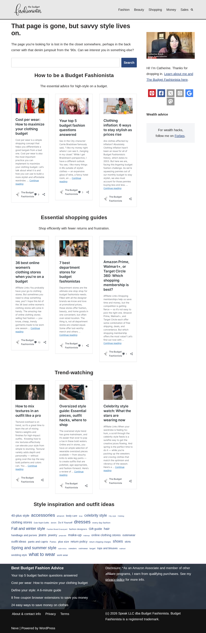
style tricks (62, 548)
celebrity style (95, 515)
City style (112, 516)
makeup (86, 535)
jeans (42, 535)
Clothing (121, 516)
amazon (60, 516)
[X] (170, 93)
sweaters (72, 548)
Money (171, 9)
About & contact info (26, 614)
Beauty (139, 9)
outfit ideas (18, 541)
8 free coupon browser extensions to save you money (49, 597)
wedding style (19, 555)
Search (129, 62)
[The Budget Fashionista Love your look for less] (28, 9)
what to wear (42, 554)
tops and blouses (107, 548)
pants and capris (38, 541)
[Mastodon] (170, 101)
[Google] (189, 93)
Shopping (155, 9)
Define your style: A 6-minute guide (36, 590)
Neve (15, 628)
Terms (64, 614)
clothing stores (21, 522)
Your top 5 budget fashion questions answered (44, 575)
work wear (62, 555)
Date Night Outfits (41, 523)
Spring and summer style (33, 547)
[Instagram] (180, 93)
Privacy (50, 614)
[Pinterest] (152, 93)
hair (107, 529)
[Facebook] (161, 93)
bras (81, 516)
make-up (75, 535)
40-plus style (20, 515)
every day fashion (101, 522)
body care (71, 515)
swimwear (83, 548)
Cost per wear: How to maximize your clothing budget (49, 583)
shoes (118, 541)
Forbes (180, 136)
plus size (63, 541)
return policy (79, 541)
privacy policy (115, 579)
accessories (43, 515)
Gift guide (95, 529)
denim (53, 523)
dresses (82, 521)
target (92, 548)
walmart (122, 548)
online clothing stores (106, 535)
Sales (184, 9)
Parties (53, 542)
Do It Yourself (65, 522)
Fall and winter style (28, 528)
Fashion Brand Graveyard (57, 529)
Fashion (124, 9)
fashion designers (78, 529)
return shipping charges (100, 542)
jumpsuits (62, 535)
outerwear (128, 535)
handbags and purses (24, 535)
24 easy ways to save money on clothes (39, 605)
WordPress (47, 628)
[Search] (192, 9)
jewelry (52, 535)
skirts (128, 541)
